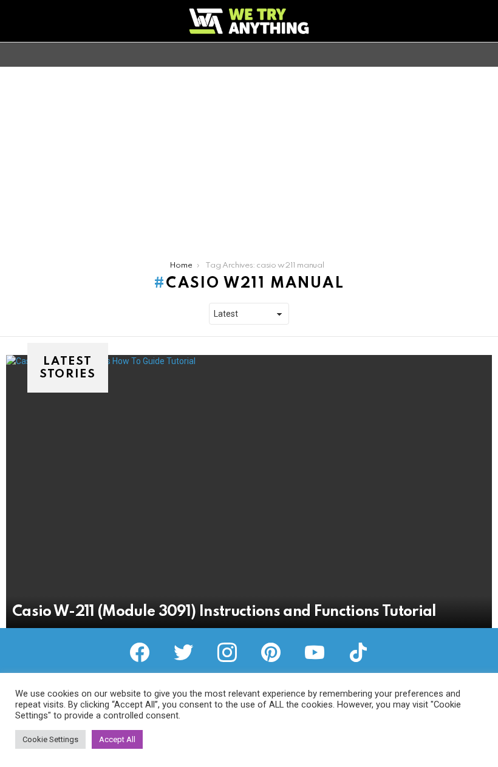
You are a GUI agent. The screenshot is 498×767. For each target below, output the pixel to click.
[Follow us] (464, 54)
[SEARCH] (484, 54)
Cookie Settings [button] (50, 739)
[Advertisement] (249, 158)
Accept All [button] (117, 739)
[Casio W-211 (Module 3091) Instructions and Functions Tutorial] (249, 491)
